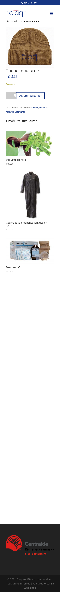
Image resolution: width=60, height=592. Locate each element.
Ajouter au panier (30, 96)
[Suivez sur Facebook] (25, 515)
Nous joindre (16, 409)
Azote (12, 351)
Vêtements (20, 111)
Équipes (13, 301)
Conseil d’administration (22, 296)
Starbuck (14, 305)
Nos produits (16, 417)
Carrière (13, 395)
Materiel (10, 111)
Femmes (34, 107)
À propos (14, 292)
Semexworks (16, 369)
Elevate (13, 378)
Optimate (14, 373)
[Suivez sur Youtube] (35, 515)
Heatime (13, 382)
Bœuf (12, 332)
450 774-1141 (30, 2)
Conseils (13, 355)
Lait (11, 328)
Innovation (15, 310)
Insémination (16, 346)
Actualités (15, 400)
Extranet (14, 413)
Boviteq (13, 387)
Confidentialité (17, 314)
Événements (16, 404)
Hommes (43, 107)
